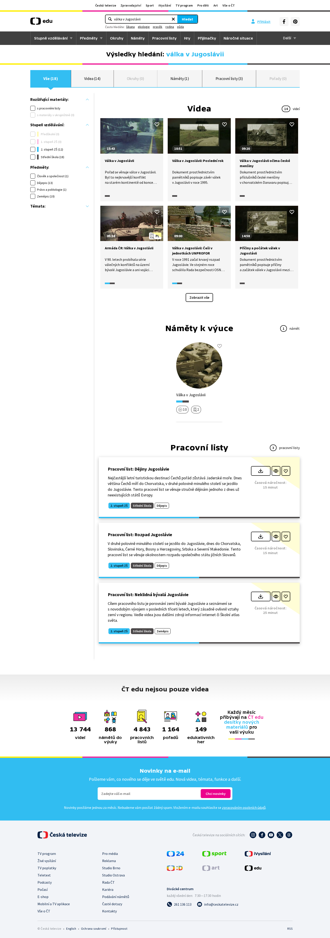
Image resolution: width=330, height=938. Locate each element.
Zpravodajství (131, 5)
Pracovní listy (164, 38)
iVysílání (164, 5)
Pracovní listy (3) (229, 78)
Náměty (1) (179, 78)
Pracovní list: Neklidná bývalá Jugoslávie (148, 594)
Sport (150, 5)
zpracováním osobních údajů (244, 807)
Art (215, 5)
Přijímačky (207, 38)
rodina (169, 27)
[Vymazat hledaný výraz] (173, 19)
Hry (187, 38)
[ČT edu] (41, 22)
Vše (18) (50, 78)
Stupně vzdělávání (51, 38)
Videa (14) (92, 78)
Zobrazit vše (199, 297)
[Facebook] (283, 21)
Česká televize (105, 5)
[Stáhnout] (261, 471)
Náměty (138, 38)
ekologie (144, 27)
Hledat (187, 19)
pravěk (157, 27)
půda (180, 27)
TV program (184, 5)
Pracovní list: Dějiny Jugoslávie (138, 469)
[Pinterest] (295, 21)
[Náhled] (276, 471)
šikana (130, 27)
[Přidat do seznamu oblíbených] (156, 124)
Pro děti (203, 5)
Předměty (89, 38)
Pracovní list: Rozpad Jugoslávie (140, 534)
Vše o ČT (228, 5)
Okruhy (116, 38)
